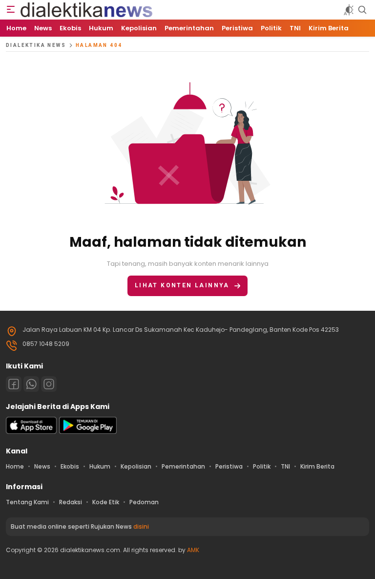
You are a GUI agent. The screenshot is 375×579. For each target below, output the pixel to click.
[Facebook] (13, 384)
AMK (193, 550)
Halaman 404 (99, 45)
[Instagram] (49, 384)
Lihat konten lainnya (182, 285)
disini (141, 526)
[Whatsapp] (31, 384)
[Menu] (10, 9)
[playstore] (88, 432)
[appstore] (31, 432)
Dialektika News (36, 45)
